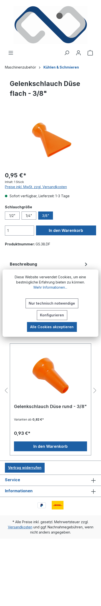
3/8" (45, 215)
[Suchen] (67, 53)
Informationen (19, 490)
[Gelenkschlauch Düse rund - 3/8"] (50, 375)
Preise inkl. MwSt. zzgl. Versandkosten (36, 187)
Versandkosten (20, 527)
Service (12, 479)
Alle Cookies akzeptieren (52, 327)
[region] (50, 139)
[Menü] (11, 53)
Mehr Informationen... (50, 287)
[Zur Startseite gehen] (50, 25)
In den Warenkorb (66, 230)
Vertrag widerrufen (24, 467)
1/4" (29, 215)
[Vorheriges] (6, 391)
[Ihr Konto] (78, 53)
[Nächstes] (95, 391)
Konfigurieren (52, 315)
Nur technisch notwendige (52, 303)
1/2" (12, 215)
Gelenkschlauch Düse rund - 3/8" (50, 406)
